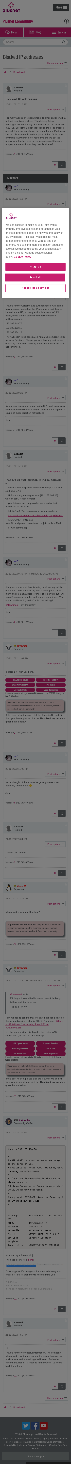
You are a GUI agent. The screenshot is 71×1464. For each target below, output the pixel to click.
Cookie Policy (22, 256)
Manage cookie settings (35, 288)
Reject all (35, 277)
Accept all (35, 267)
